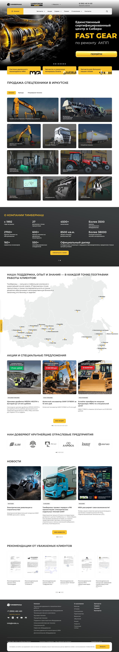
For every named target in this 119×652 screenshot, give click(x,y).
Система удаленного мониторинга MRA (47, 630)
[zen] (13, 618)
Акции (50, 11)
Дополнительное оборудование (45, 633)
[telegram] (17, 618)
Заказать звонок (84, 5)
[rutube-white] (26, 618)
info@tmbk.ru (13, 623)
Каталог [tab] (11, 92)
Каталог (37, 604)
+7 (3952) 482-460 (14, 611)
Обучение (77, 619)
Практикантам (79, 614)
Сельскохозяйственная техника (44, 623)
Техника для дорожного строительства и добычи (47, 607)
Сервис (97, 606)
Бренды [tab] (21, 92)
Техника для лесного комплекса (44, 613)
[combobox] (61, 4)
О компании (79, 604)
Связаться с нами (59, 253)
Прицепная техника (40, 618)
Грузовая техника (39, 615)
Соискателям (78, 611)
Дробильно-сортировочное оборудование (48, 610)
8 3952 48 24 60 (85, 3)
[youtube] (22, 618)
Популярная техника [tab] (35, 92)
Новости (77, 624)
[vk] (8, 618)
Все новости (59, 532)
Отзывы (76, 609)
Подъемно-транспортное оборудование (47, 620)
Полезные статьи (77, 627)
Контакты (88, 11)
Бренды (76, 606)
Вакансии (77, 616)
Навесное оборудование (42, 628)
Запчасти (97, 604)
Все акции (59, 421)
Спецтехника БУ (39, 625)
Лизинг (66, 11)
